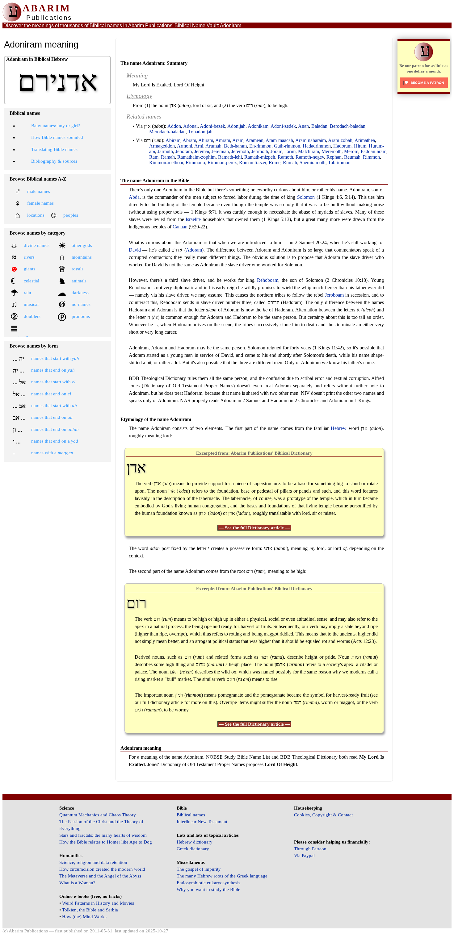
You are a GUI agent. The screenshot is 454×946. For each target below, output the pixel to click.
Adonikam (258, 126)
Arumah (213, 145)
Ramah (168, 157)
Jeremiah (220, 151)
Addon (174, 126)
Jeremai (201, 151)
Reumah (352, 157)
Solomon (306, 197)
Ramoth (285, 157)
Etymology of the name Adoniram (155, 419)
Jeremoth (240, 151)
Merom (351, 151)
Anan (303, 126)
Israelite (193, 219)
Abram (189, 140)
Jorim (290, 151)
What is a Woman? (77, 882)
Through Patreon (310, 848)
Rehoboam (267, 280)
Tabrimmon (339, 162)
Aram (237, 140)
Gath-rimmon (287, 145)
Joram (276, 151)
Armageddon (162, 145)
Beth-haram (235, 145)
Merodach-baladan (167, 131)
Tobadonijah (200, 131)
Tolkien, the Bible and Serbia (90, 909)
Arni (198, 145)
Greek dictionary (193, 848)
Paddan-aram (373, 151)
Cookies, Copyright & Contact (323, 814)
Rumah (290, 162)
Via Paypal (304, 855)
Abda (134, 197)
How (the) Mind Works (84, 916)
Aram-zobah (340, 140)
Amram (222, 140)
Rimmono (195, 162)
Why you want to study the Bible (208, 889)
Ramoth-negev (310, 157)
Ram (153, 157)
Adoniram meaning (140, 748)
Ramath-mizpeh (259, 157)
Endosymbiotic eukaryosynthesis (208, 882)
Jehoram (183, 151)
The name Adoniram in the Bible (154, 180)
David (135, 249)
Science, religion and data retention (93, 862)
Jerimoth (259, 151)
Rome (274, 162)
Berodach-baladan (347, 126)
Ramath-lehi (230, 157)
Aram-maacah (279, 140)
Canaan (180, 226)
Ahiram (205, 140)
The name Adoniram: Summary (153, 63)
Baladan (319, 126)
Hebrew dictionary (194, 842)
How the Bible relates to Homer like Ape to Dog (105, 842)
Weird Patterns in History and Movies (98, 903)
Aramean (254, 140)
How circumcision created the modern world (102, 869)
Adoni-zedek (283, 126)
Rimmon (371, 157)
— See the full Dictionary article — (254, 527)
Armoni (184, 145)
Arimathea (365, 140)
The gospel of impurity (199, 869)
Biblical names (191, 814)
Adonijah (236, 126)
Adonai (190, 126)
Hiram (360, 145)
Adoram (194, 249)
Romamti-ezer (252, 162)
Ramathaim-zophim (196, 157)
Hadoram (342, 145)
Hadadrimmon (317, 145)
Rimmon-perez (222, 162)
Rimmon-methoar (166, 162)
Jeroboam (334, 295)
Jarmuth (165, 151)
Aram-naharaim (310, 140)
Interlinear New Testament (202, 821)
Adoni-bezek (212, 126)
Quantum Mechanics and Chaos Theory (97, 814)
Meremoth (332, 151)
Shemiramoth (313, 162)
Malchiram (308, 151)
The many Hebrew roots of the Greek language (222, 875)
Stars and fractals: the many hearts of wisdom (103, 835)
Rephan (334, 157)
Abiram (173, 140)
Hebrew (339, 428)
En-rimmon (260, 145)
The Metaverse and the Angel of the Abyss (100, 875)
